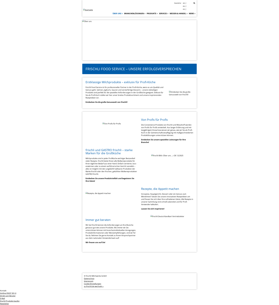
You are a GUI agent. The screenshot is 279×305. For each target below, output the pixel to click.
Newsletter (177, 3)
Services (163, 13)
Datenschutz (89, 278)
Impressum (88, 281)
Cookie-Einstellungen (92, 284)
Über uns (117, 13)
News (191, 13)
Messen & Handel (178, 13)
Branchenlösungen (134, 13)
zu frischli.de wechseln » (94, 286)
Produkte (151, 13)
